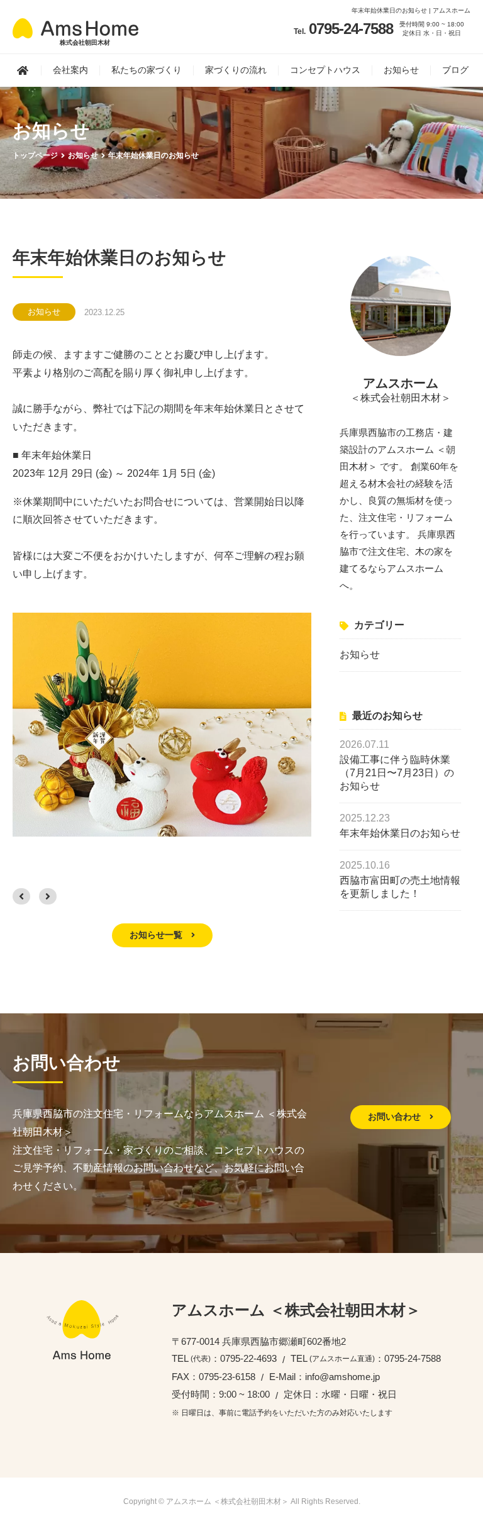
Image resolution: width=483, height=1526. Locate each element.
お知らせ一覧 (157, 935)
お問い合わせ (395, 1116)
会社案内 (70, 69)
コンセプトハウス (325, 69)
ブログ (455, 69)
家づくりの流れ (236, 69)
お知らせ (401, 69)
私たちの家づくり (146, 69)
